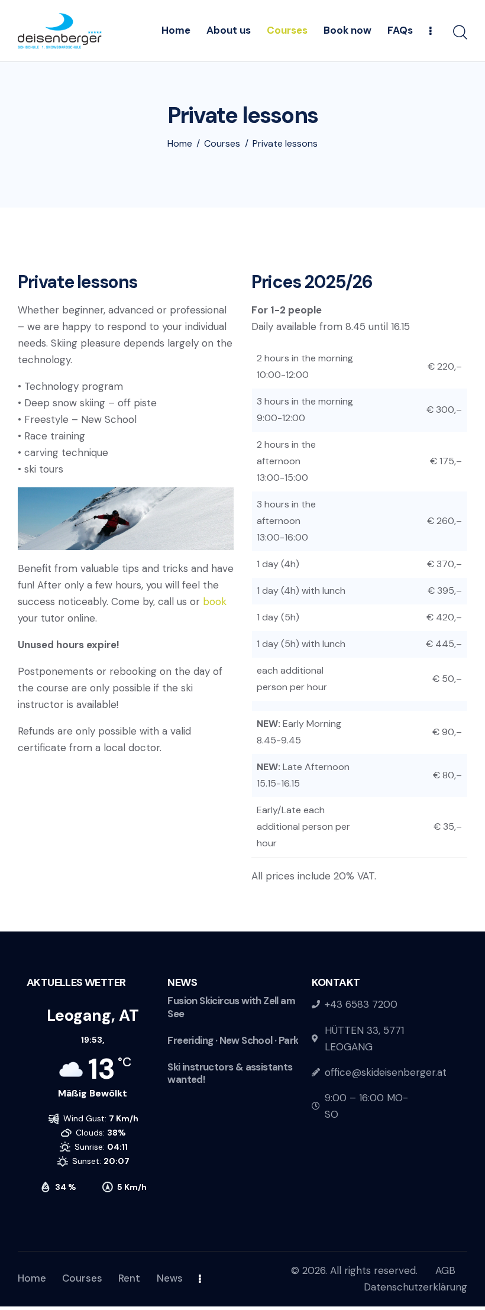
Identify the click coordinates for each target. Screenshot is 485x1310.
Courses (222, 144)
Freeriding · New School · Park (232, 1040)
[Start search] (460, 32)
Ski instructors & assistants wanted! (229, 1073)
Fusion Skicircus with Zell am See (231, 1007)
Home (179, 144)
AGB (445, 1270)
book (215, 601)
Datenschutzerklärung (415, 1286)
